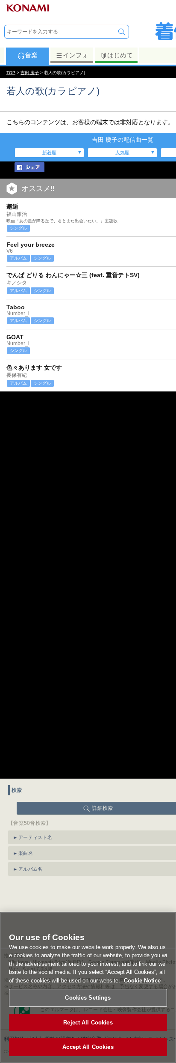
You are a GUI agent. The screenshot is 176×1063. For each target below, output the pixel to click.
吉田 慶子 (30, 72)
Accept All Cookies (87, 1047)
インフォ (75, 55)
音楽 (31, 55)
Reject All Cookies (87, 1022)
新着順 (49, 152)
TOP (10, 72)
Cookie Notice (142, 980)
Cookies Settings (88, 997)
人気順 (122, 152)
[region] (88, 987)
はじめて (120, 55)
